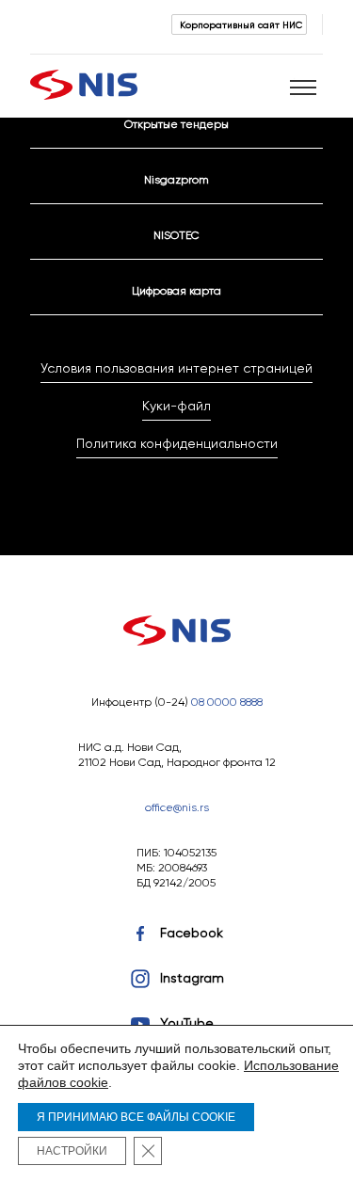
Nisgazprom (176, 179)
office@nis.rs (177, 807)
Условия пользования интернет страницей (176, 367)
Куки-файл (176, 405)
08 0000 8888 (227, 702)
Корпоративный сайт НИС (241, 24)
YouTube (187, 1022)
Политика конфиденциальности (177, 443)
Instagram (192, 977)
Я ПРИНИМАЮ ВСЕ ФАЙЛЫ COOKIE (136, 1117)
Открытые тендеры (176, 124)
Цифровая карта (176, 290)
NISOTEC (176, 235)
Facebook (191, 932)
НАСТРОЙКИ (72, 1151)
